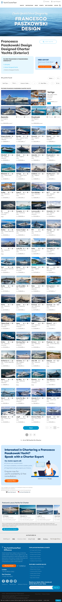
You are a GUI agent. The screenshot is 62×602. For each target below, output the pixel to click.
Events (41, 5)
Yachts (22, 5)
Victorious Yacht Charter (36, 571)
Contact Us (5, 584)
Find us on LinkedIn (15, 581)
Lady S (39, 516)
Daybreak (35, 117)
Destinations (29, 5)
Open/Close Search (60, 5)
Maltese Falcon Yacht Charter (37, 567)
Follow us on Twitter (7, 581)
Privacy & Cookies (46, 594)
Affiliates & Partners (22, 584)
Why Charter (49, 5)
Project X (23, 516)
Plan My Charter (9, 566)
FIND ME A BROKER (45, 66)
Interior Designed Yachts (11, 67)
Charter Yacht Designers (17, 9)
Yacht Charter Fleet (6, 9)
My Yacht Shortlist (24, 492)
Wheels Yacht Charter (35, 569)
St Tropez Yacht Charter (35, 550)
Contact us (22, 566)
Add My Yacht (12, 584)
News (36, 5)
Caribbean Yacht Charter (36, 561)
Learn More (46, 600)
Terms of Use (37, 594)
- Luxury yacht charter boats (9, 3)
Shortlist (47, 1)
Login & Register (57, 1)
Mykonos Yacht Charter (35, 558)
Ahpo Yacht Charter (34, 577)
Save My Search (12, 492)
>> (34, 434)
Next (31, 428)
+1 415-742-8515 (7, 576)
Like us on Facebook (3, 581)
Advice (56, 5)
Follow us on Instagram (11, 581)
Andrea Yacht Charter (35, 573)
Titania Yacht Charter (35, 575)
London (4, 569)
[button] (28, 130)
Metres (50, 78)
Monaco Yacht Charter (35, 552)
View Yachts (49, 41)
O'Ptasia (5, 516)
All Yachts (7, 64)
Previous (46, 427)
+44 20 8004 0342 (8, 571)
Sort (58, 83)
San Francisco (6, 574)
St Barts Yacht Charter (35, 554)
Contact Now (11, 481)
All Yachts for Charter (11, 529)
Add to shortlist (29, 91)
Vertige (50, 92)
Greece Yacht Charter (35, 556)
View (49, 103)
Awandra (4, 117)
